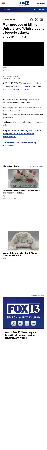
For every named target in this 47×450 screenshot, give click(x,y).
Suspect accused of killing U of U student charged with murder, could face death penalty (22, 133)
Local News (9, 19)
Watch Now (40, 3)
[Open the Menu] (4, 3)
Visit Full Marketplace (37, 166)
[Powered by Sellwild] (41, 295)
